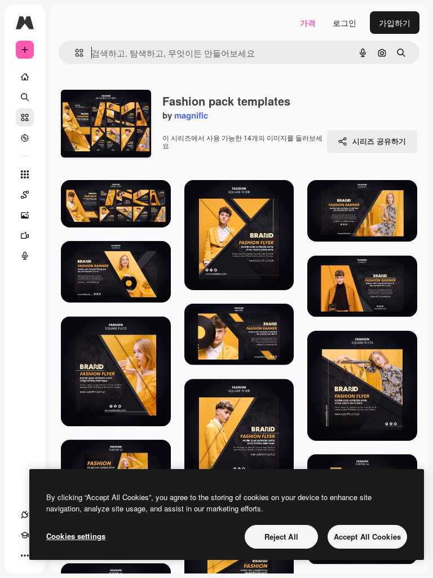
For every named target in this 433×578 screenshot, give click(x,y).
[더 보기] (25, 555)
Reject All (281, 536)
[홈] (25, 77)
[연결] (25, 515)
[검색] (25, 97)
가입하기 (394, 22)
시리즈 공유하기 (379, 140)
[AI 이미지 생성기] (25, 215)
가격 (308, 22)
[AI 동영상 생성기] (25, 235)
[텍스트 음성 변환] (25, 256)
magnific (191, 115)
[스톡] (25, 117)
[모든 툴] (25, 174)
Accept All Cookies (367, 536)
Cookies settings (75, 536)
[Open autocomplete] (74, 53)
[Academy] (25, 535)
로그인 (344, 22)
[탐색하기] (25, 138)
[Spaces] (25, 195)
